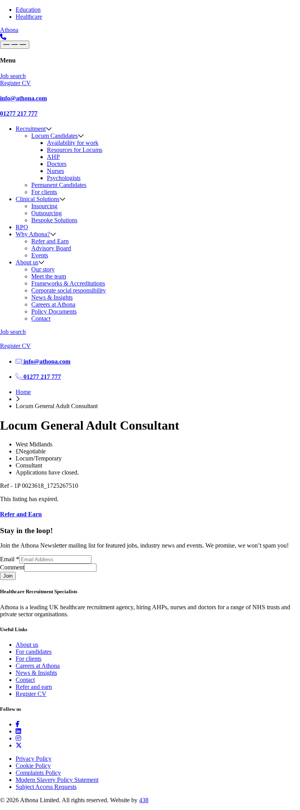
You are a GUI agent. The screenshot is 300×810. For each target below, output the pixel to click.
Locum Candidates (54, 135)
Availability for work (72, 142)
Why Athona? (33, 234)
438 (143, 800)
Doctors (56, 164)
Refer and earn (34, 686)
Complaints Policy (38, 772)
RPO (22, 227)
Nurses (55, 171)
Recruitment (31, 128)
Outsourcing (46, 213)
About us (27, 262)
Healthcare (29, 16)
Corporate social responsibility (68, 290)
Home (23, 392)
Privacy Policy (34, 758)
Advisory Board (51, 248)
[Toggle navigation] (14, 45)
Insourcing (44, 206)
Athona (9, 30)
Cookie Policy (33, 765)
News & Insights (52, 297)
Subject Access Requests (46, 786)
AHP (53, 156)
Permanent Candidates (58, 185)
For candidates (34, 651)
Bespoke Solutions (54, 220)
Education (28, 9)
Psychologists (63, 178)
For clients (44, 192)
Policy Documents (54, 311)
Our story (43, 269)
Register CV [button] (15, 83)
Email (9, 559)
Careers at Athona (53, 304)
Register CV (31, 693)
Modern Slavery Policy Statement (57, 779)
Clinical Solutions (37, 199)
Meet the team (48, 276)
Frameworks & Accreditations (68, 283)
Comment (12, 567)
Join (7, 576)
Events (39, 255)
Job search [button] (13, 76)
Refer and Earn (50, 241)
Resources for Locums (74, 149)
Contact (40, 318)
